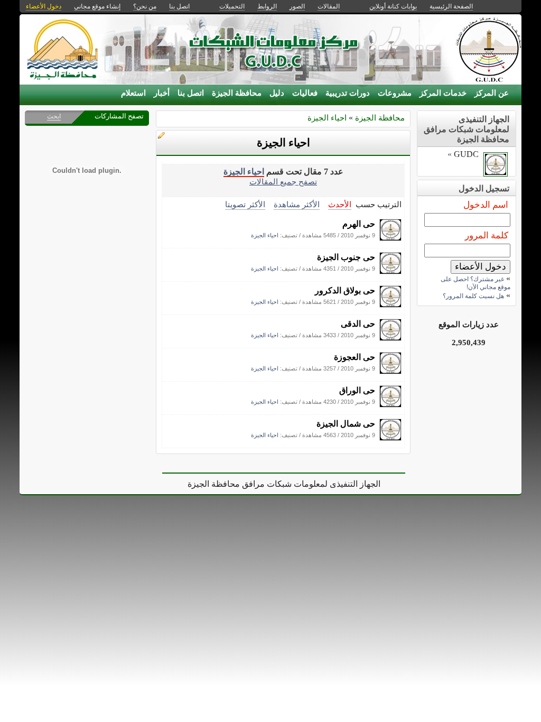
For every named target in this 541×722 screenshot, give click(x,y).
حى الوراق (357, 390)
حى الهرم (358, 223)
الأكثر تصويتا (245, 204)
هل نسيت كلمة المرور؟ (473, 296)
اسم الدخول (485, 205)
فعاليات (305, 93)
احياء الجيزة (327, 117)
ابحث (54, 116)
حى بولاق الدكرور (345, 290)
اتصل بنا (191, 93)
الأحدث (339, 204)
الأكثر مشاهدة (297, 204)
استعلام (133, 93)
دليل (276, 93)
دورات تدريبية (347, 93)
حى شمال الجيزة (345, 423)
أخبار (162, 93)
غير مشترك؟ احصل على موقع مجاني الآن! (475, 283)
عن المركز (491, 93)
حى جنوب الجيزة (346, 257)
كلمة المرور (486, 235)
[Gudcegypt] (390, 238)
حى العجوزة (354, 357)
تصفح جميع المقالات (283, 181)
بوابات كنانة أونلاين (393, 6)
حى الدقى (358, 323)
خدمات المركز (443, 93)
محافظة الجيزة (237, 93)
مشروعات (395, 93)
